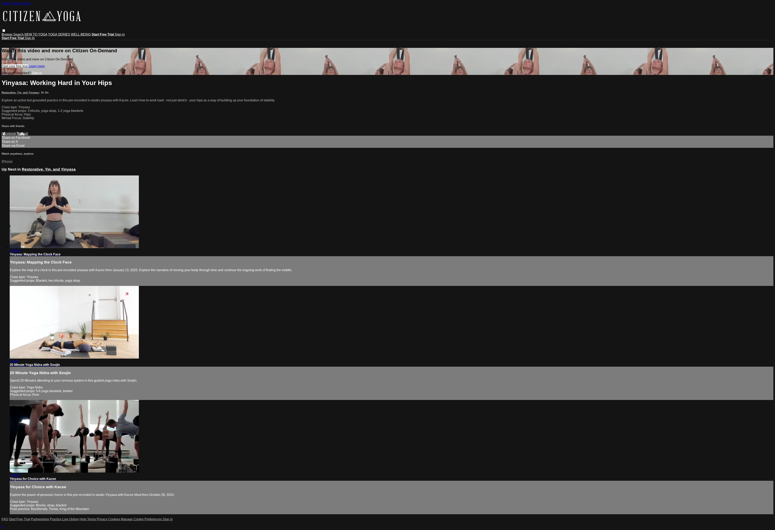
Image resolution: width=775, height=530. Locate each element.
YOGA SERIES (59, 34)
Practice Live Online (64, 519)
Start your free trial (15, 66)
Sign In (30, 38)
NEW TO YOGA (35, 34)
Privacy (102, 519)
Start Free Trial (19, 519)
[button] (3, 30)
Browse (7, 34)
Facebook (9, 133)
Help (83, 519)
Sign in (120, 34)
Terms (92, 519)
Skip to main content (16, 3)
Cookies (114, 519)
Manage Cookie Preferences (142, 519)
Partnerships (40, 519)
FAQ (5, 519)
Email (24, 133)
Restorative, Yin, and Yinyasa (20, 92)
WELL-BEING (81, 34)
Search (18, 34)
